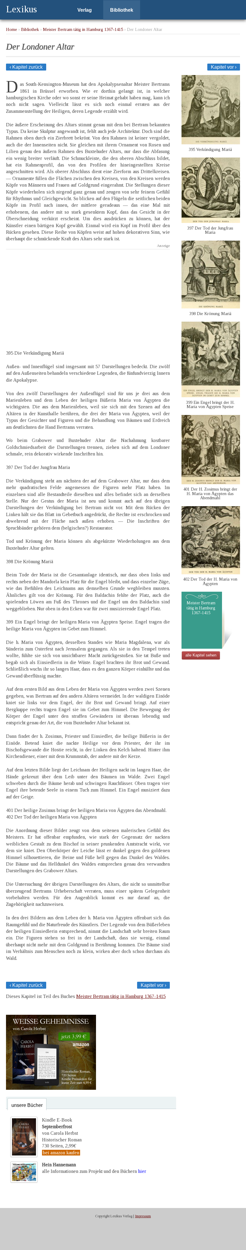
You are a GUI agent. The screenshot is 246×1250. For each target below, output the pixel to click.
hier (142, 1171)
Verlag (84, 10)
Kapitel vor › (223, 67)
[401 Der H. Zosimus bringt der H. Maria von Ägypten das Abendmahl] (211, 482)
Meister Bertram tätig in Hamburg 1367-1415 (83, 29)
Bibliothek (121, 10)
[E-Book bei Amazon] (51, 1088)
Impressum (143, 1216)
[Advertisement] (88, 294)
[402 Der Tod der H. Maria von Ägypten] (211, 572)
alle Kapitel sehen (200, 655)
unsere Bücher (27, 1105)
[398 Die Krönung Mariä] (211, 306)
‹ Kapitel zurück (26, 67)
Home (11, 29)
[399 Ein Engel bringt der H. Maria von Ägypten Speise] (211, 395)
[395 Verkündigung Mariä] (211, 142)
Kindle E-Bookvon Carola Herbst (60, 1126)
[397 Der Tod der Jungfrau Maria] (211, 221)
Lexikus (21, 9)
